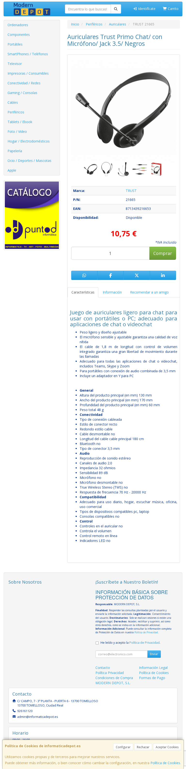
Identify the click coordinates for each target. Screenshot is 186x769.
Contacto (102, 667)
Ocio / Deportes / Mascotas (29, 160)
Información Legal (153, 667)
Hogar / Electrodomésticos (29, 141)
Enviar (154, 654)
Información (112, 292)
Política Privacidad (109, 672)
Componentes (19, 34)
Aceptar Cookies (167, 747)
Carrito (172, 8)
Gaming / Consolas (22, 92)
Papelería (15, 151)
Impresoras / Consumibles (28, 73)
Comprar (162, 253)
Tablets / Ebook (20, 121)
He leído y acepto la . (130, 643)
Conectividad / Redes (24, 83)
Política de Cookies (165, 763)
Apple (12, 170)
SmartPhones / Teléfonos (28, 54)
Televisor (15, 63)
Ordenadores (18, 25)
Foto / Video (17, 131)
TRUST (131, 190)
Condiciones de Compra (114, 677)
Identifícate (146, 8)
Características (82, 292)
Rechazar (143, 747)
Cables (13, 102)
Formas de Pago (152, 677)
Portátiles (15, 44)
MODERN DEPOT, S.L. (113, 683)
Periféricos (16, 112)
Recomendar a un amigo (149, 292)
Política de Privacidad (146, 632)
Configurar (123, 747)
